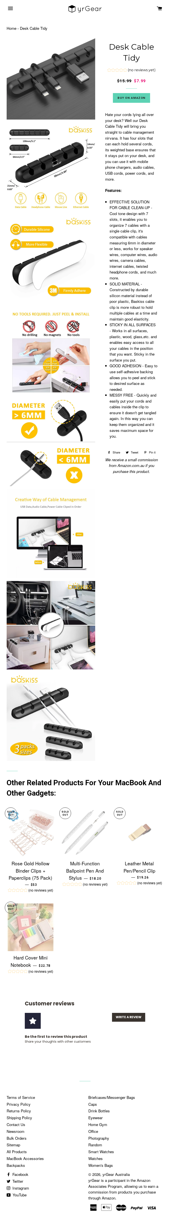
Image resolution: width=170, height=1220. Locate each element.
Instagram (20, 1188)
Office (93, 1131)
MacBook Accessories (25, 1158)
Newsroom (15, 1131)
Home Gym (97, 1124)
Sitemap (13, 1144)
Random (95, 1144)
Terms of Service (21, 1097)
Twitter (17, 1181)
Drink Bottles (99, 1110)
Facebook (19, 1174)
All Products (17, 1151)
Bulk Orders (17, 1138)
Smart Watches (101, 1151)
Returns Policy (19, 1110)
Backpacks (16, 1165)
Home (11, 28)
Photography (98, 1138)
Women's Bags (100, 1165)
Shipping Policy (19, 1117)
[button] (131, 71)
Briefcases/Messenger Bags (111, 1097)
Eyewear (95, 1117)
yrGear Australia (116, 1174)
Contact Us (16, 1124)
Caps (92, 1104)
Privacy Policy (19, 1104)
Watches (95, 1158)
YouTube (19, 1195)
